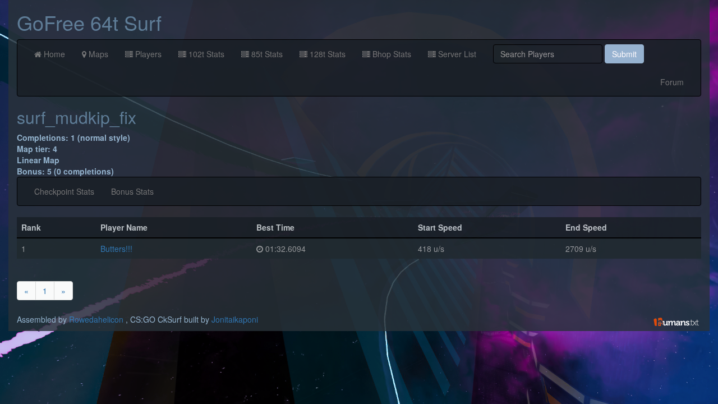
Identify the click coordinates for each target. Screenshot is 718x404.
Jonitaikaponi (234, 319)
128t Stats (326, 53)
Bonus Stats (132, 191)
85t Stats (266, 53)
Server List (456, 53)
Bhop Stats (390, 53)
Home (53, 53)
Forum (672, 82)
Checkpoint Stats (64, 191)
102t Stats (205, 53)
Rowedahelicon (96, 319)
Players (147, 53)
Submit (624, 53)
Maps (97, 53)
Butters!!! (116, 248)
